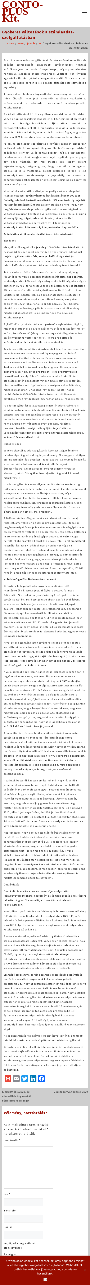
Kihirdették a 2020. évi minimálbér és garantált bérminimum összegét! (17, 1096)
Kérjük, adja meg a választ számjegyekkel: (19, 1245)
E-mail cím (11, 1210)
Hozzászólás (12, 1140)
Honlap (8, 1226)
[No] (85, 1270)
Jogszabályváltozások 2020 (71, 1091)
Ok (45, 1279)
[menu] (84, 12)
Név (7, 1194)
